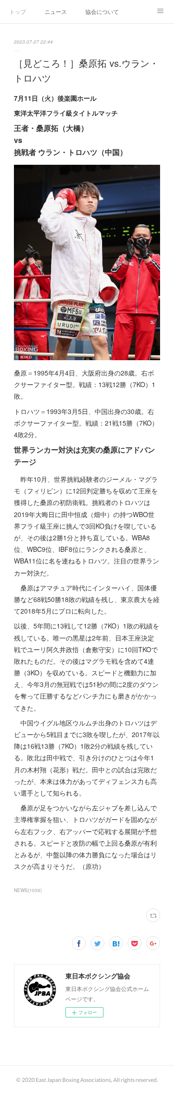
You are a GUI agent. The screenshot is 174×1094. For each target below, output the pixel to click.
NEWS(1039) (28, 890)
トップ (17, 11)
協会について (102, 11)
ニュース (56, 11)
